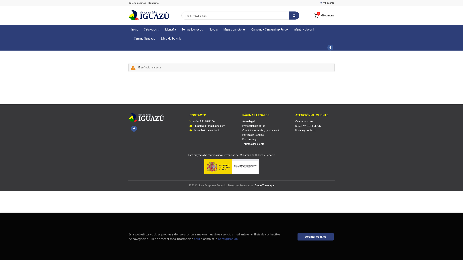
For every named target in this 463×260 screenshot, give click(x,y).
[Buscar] (294, 16)
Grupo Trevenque (265, 185)
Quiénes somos (137, 3)
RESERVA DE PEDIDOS (308, 125)
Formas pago (249, 139)
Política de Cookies (253, 134)
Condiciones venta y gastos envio (261, 130)
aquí (197, 239)
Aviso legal (248, 121)
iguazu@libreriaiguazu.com (209, 125)
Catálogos (151, 29)
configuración (228, 239)
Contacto (153, 3)
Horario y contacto (305, 130)
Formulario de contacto (207, 130)
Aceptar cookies (315, 236)
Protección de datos (253, 125)
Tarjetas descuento (253, 143)
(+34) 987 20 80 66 (204, 121)
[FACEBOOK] (330, 48)
